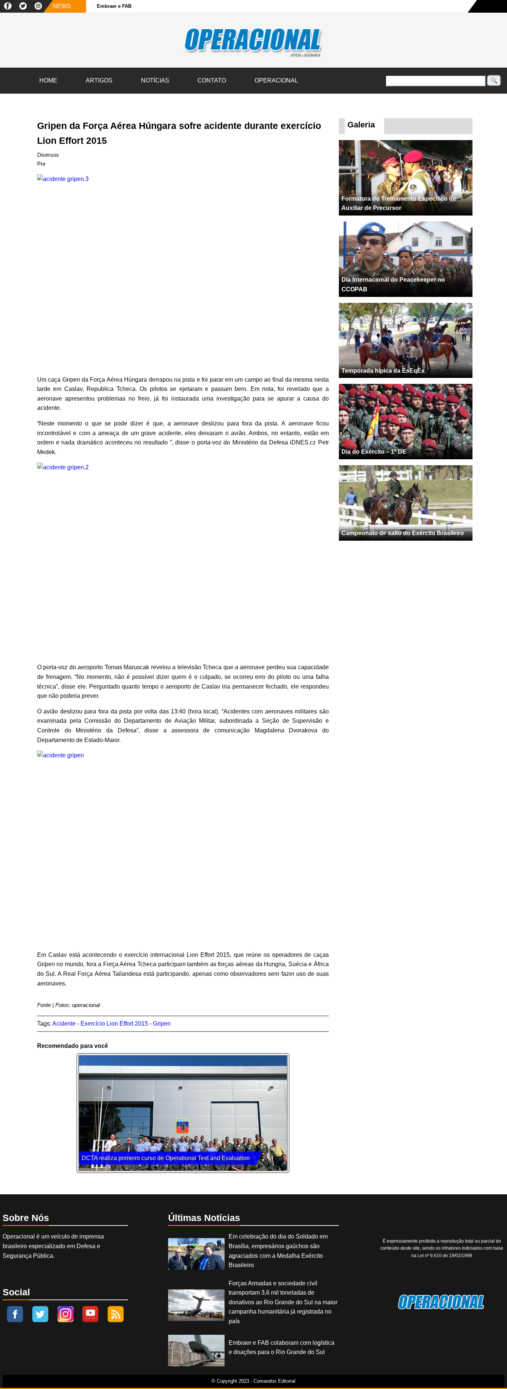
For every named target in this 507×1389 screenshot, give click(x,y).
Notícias (155, 80)
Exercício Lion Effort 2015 (114, 1023)
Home (48, 80)
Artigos (99, 80)
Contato (211, 80)
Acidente (64, 1023)
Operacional (276, 80)
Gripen (162, 1023)
